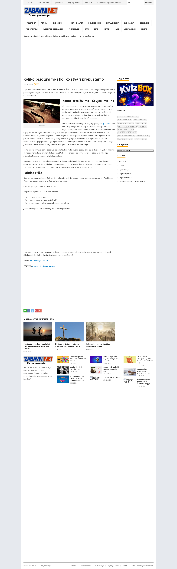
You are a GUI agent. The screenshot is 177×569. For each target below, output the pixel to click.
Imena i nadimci (124, 120)
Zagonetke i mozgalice (53, 29)
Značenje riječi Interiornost (76, 368)
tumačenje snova (125, 139)
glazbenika (107, 123)
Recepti (144, 29)
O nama (29, 2)
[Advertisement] (88, 57)
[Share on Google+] (40, 310)
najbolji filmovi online (127, 126)
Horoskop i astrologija (128, 117)
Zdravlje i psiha (112, 23)
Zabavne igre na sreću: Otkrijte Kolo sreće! (78, 359)
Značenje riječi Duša (111, 377)
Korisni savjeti (77, 23)
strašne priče (143, 136)
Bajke (117, 29)
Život (48, 36)
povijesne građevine (126, 136)
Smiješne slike (73, 29)
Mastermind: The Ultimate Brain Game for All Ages (77, 378)
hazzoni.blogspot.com (39, 260)
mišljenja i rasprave (126, 123)
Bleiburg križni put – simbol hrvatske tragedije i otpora (67, 345)
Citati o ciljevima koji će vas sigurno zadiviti (110, 359)
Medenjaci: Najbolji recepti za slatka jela (111, 369)
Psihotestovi (32, 29)
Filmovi (44, 23)
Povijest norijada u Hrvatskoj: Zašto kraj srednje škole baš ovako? (36, 346)
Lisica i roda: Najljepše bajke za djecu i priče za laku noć (145, 360)
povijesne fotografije (127, 132)
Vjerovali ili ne (130, 29)
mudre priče (141, 123)
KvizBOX (88, 2)
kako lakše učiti (140, 120)
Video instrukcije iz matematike (109, 2)
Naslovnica (31, 23)
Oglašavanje (58, 2)
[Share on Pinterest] (36, 310)
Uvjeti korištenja (43, 2)
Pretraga (148, 2)
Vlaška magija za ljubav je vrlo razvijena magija (143, 381)
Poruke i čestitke (126, 129)
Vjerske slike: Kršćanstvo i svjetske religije (143, 371)
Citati (106, 29)
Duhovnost (129, 23)
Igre (96, 29)
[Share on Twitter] (32, 310)
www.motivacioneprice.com (43, 266)
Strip (87, 29)
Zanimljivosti (59, 23)
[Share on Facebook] (28, 310)
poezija (142, 126)
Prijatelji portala (74, 2)
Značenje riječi (94, 23)
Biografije (144, 23)
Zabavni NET (33, 566)
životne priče (141, 139)
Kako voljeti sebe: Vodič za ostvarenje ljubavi (98, 345)
